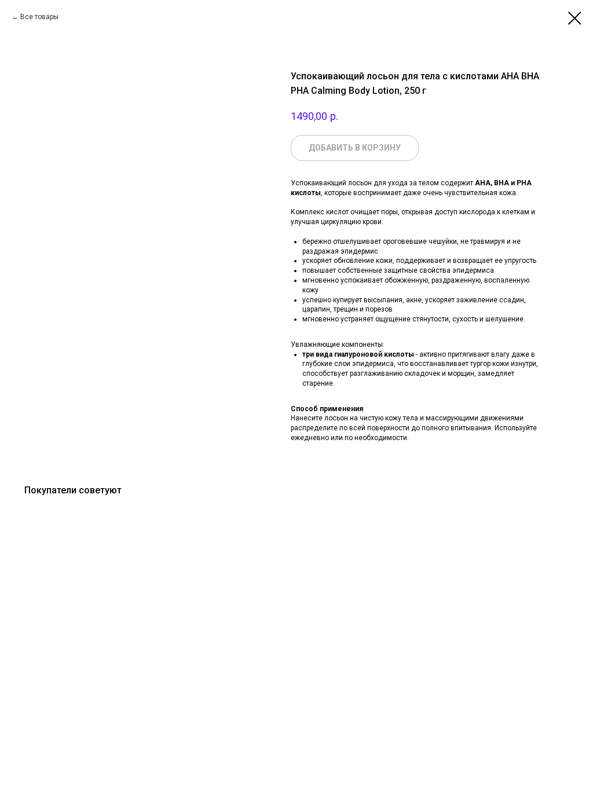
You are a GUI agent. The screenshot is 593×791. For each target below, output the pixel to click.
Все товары (39, 17)
